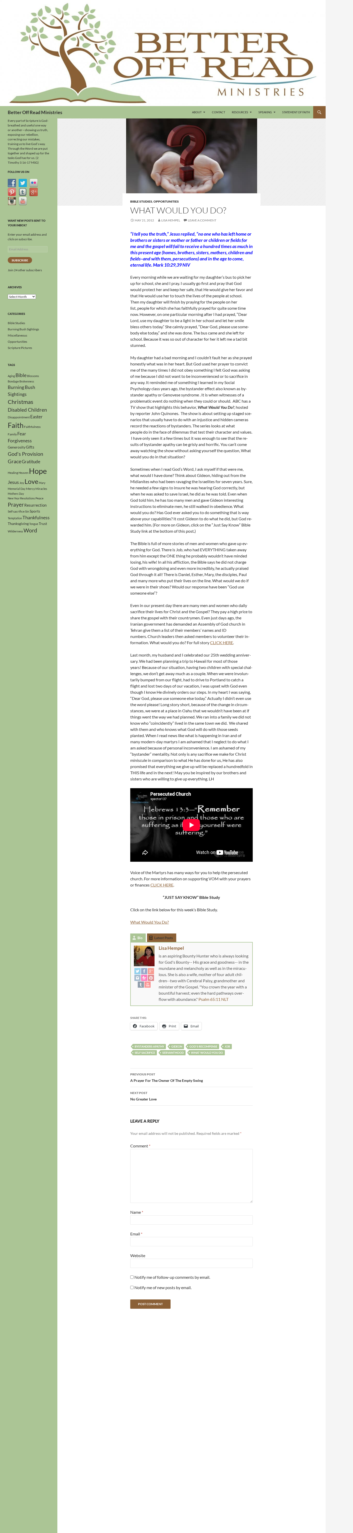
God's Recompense (203, 1046)
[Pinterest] (151, 977)
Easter (36, 416)
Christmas (20, 401)
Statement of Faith (296, 112)
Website (137, 1255)
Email (136, 1233)
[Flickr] (144, 977)
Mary (42, 482)
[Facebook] (144, 971)
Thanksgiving (18, 523)
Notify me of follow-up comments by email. (172, 1277)
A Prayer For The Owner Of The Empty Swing (166, 1077)
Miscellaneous (17, 335)
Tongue (33, 523)
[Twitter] (137, 971)
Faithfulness (32, 427)
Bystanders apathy (149, 1046)
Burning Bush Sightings (23, 329)
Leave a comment (202, 220)
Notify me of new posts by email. (162, 1287)
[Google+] (151, 971)
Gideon (176, 1046)
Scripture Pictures (20, 348)
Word (30, 530)
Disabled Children (27, 410)
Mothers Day (16, 493)
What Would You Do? (149, 922)
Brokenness (26, 381)
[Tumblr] (141, 984)
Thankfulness (36, 517)
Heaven (23, 472)
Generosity (16, 447)
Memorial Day (17, 488)
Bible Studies (141, 201)
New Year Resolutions (21, 498)
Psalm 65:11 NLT (213, 999)
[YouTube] (147, 984)
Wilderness (15, 531)
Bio (139, 938)
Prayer (16, 504)
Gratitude (31, 461)
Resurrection (35, 505)
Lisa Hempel (170, 220)
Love (31, 481)
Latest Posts (163, 938)
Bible (21, 375)
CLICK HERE (221, 642)
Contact (218, 112)
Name (136, 1212)
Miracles (41, 489)
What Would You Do (207, 1052)
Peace (39, 498)
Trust (43, 523)
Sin (27, 511)
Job (227, 1046)
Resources (240, 112)
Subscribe (20, 260)
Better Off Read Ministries (35, 112)
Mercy (30, 489)
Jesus (13, 482)
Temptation (15, 518)
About (197, 112)
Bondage (13, 381)
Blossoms (33, 376)
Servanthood (173, 1052)
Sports (35, 511)
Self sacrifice (145, 1052)
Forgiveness (20, 440)
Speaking (265, 112)
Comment (140, 1145)
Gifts (30, 447)
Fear (21, 433)
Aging (11, 376)
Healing (13, 473)
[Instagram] (137, 977)
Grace (14, 461)
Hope (38, 470)
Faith (16, 425)
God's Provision (25, 454)
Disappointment (19, 417)
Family (12, 434)
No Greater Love (143, 1096)
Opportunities (166, 201)
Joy (21, 483)
